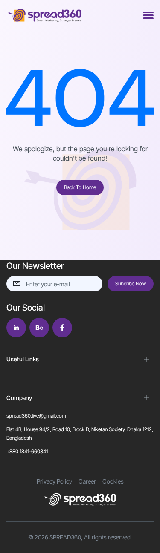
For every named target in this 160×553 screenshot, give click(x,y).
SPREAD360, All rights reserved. (90, 537)
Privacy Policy (54, 481)
